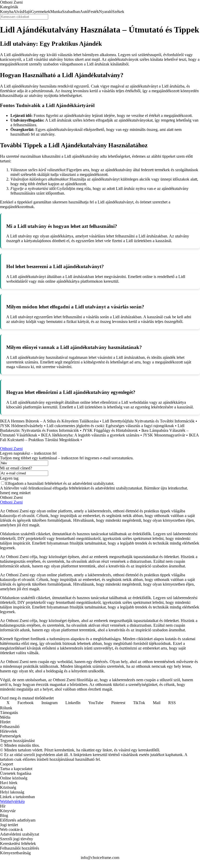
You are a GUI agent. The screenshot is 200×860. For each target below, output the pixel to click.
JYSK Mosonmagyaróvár (164, 435)
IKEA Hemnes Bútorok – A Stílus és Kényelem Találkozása (49, 421)
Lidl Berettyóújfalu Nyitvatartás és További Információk (148, 421)
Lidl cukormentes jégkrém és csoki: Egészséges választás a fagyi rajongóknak (110, 426)
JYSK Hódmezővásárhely (21, 426)
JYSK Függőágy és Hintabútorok (110, 430)
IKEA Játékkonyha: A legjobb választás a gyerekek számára (90, 435)
